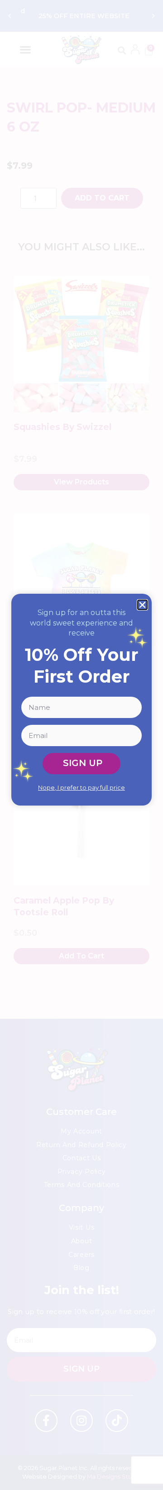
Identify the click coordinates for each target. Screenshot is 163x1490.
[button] (142, 605)
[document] (81, 745)
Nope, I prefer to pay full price (81, 787)
